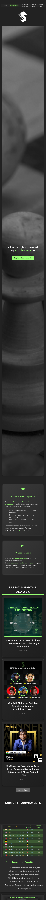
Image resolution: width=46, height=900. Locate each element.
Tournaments (14, 5)
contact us (19, 530)
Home (5, 5)
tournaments (10, 570)
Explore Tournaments (23, 258)
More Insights (23, 790)
